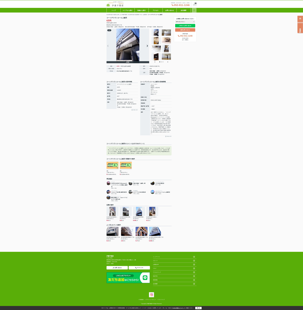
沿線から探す (141, 10)
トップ (113, 10)
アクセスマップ (157, 272)
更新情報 (155, 280)
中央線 (151, 74)
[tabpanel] (161, 45)
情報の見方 (135, 109)
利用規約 (142, 299)
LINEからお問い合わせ (185, 25)
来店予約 (155, 276)
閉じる (198, 308)
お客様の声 (156, 264)
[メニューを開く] (194, 10)
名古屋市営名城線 (154, 72)
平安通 (161, 72)
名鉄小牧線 (152, 71)
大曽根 (155, 74)
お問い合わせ (169, 10)
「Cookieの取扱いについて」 (178, 308)
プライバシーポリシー (151, 299)
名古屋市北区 (113, 25)
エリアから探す (128, 10)
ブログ (154, 268)
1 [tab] (159, 61)
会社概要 (183, 10)
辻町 (117, 25)
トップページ (156, 256)
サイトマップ (161, 299)
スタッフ (155, 260)
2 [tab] (161, 61)
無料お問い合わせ (185, 30)
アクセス (155, 10)
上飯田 (157, 71)
